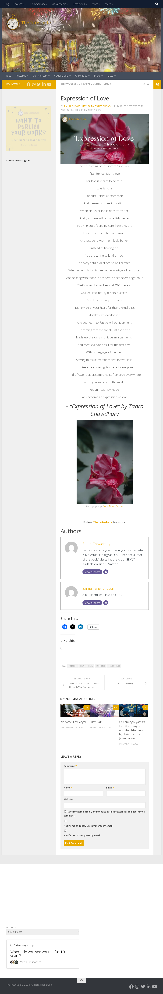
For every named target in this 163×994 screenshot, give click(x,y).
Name (68, 787)
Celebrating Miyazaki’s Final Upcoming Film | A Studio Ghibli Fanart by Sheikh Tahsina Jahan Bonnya (132, 730)
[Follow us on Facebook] (29, 84)
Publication (100, 665)
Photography (70, 84)
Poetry (87, 84)
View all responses (30, 962)
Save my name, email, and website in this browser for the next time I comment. (104, 813)
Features (18, 4)
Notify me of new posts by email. (82, 835)
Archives (11, 927)
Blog (6, 4)
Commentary (37, 4)
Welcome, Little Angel (73, 722)
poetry (90, 665)
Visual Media (59, 4)
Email (110, 787)
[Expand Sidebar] (157, 84)
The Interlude (102, 522)
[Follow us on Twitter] (39, 84)
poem (82, 665)
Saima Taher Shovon (100, 106)
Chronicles (79, 4)
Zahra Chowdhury (75, 106)
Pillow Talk (96, 722)
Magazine (72, 665)
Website (68, 799)
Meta (108, 4)
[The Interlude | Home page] (28, 22)
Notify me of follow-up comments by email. (88, 825)
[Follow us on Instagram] (34, 84)
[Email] (105, 571)
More (95, 4)
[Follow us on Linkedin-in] (44, 84)
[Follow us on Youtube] (49, 84)
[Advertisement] (81, 888)
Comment (70, 765)
